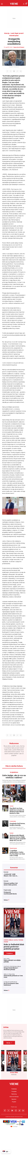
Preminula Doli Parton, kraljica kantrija (17, 824)
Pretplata (14, 1091)
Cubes (21, 1116)
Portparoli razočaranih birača (10, 893)
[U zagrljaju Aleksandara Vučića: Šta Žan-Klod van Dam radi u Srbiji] (5, 850)
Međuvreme (20, 750)
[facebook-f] (5, 1110)
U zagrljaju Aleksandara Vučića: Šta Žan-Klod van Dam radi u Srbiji (17, 853)
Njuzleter (14, 1099)
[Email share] (14, 71)
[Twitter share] (11, 71)
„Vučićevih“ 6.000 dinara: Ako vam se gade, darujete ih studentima (10, 875)
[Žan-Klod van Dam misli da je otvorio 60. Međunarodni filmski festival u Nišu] (5, 808)
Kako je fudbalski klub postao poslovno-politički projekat (14, 946)
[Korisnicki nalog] (23, 4)
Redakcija (14, 1089)
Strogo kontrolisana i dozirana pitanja (11, 968)
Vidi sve (6, 900)
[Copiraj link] (17, 71)
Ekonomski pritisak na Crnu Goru (13, 976)
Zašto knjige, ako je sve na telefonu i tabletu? (14, 776)
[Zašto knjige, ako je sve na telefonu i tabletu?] (14, 793)
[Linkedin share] (21, 71)
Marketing (14, 1094)
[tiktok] (19, 1110)
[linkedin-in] (23, 1110)
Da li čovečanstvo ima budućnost (11, 984)
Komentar (14, 867)
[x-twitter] (8, 1110)
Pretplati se (9, 953)
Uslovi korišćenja (14, 1096)
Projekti (14, 1101)
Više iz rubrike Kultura (14, 766)
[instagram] (16, 1110)
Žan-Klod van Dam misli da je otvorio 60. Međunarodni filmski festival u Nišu (17, 810)
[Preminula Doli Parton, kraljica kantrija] (5, 823)
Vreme (9, 1116)
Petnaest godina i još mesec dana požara (11, 884)
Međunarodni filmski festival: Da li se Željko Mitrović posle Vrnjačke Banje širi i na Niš (18, 838)
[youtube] (12, 1110)
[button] (4, 1063)
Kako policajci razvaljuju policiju (12, 961)
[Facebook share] (7, 71)
